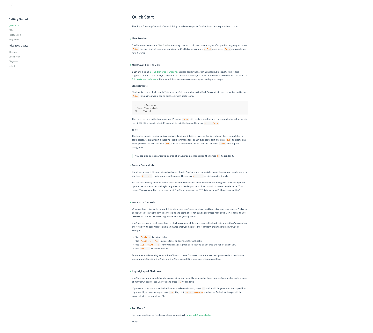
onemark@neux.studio (199, 314)
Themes (13, 51)
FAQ (11, 30)
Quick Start (15, 25)
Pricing (344, 4)
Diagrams (13, 61)
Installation (15, 34)
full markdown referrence (145, 79)
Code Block (14, 56)
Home (335, 4)
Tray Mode (14, 39)
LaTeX (12, 65)
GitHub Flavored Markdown (163, 71)
